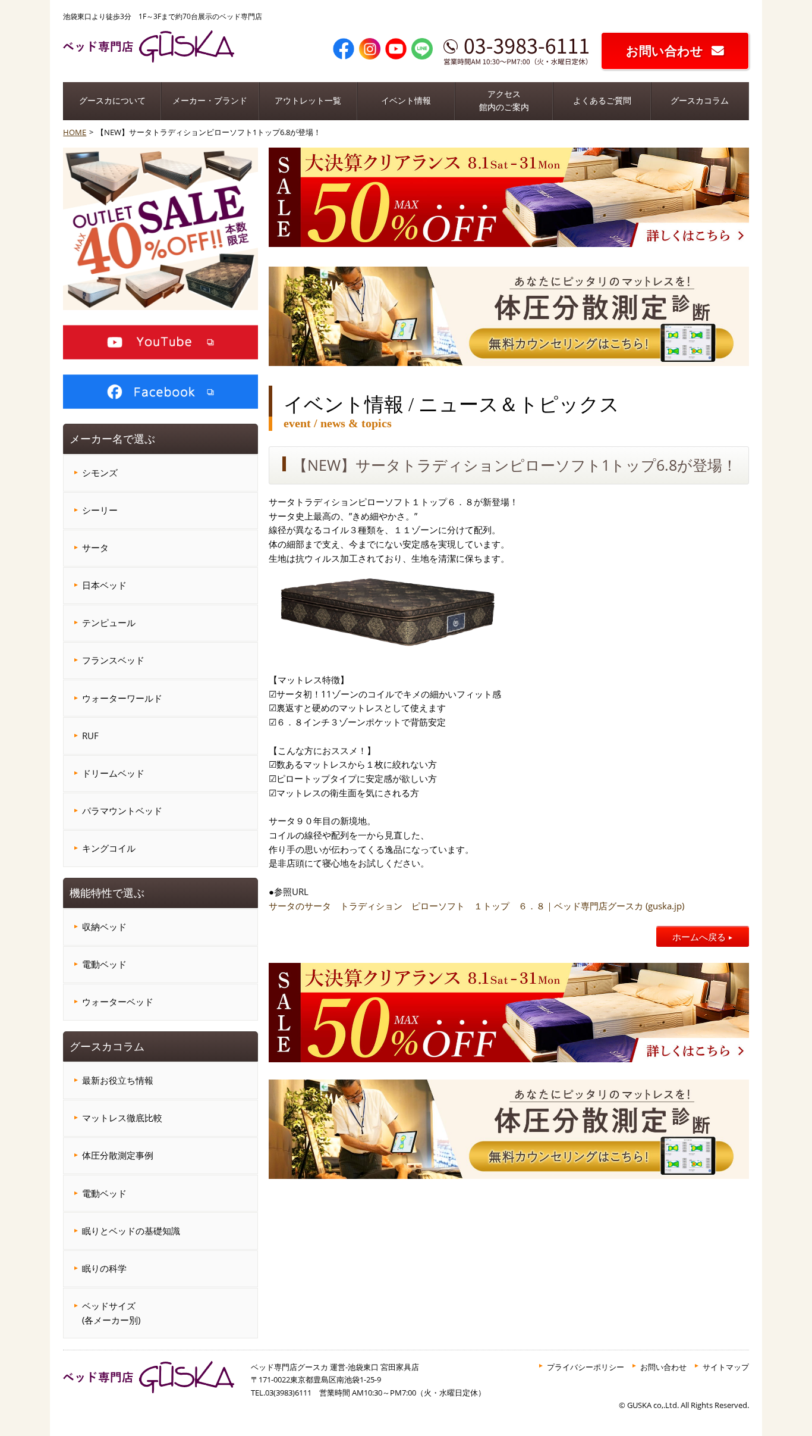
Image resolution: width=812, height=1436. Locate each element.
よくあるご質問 (602, 100)
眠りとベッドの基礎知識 (131, 1231)
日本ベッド (104, 585)
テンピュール (109, 622)
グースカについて (112, 100)
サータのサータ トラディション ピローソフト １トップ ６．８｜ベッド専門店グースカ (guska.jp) (476, 906)
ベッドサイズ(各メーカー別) (111, 1313)
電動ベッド (104, 964)
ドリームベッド (113, 773)
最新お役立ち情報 (117, 1080)
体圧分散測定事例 (117, 1155)
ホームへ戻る (699, 937)
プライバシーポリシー (585, 1367)
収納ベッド (104, 927)
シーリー (100, 510)
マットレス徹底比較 (122, 1118)
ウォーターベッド (117, 1002)
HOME (74, 132)
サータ (95, 547)
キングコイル (109, 848)
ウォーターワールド (122, 698)
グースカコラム (700, 100)
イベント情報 (406, 100)
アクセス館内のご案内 (504, 101)
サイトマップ (726, 1367)
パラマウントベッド (122, 810)
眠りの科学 (104, 1268)
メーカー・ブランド (209, 100)
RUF (90, 736)
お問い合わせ (664, 50)
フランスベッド (113, 660)
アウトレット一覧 (308, 100)
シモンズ (100, 472)
